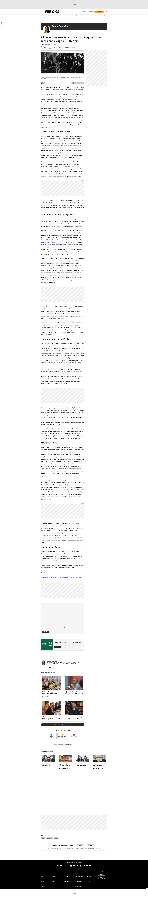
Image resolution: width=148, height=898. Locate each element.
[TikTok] (77, 865)
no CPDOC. (69, 113)
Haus (65, 873)
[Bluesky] (90, 865)
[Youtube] (74, 865)
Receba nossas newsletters (78, 887)
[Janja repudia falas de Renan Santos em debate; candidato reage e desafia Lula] (74, 683)
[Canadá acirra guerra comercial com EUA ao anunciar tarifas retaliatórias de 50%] (99, 758)
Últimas (49, 15)
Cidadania (93, 15)
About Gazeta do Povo (79, 876)
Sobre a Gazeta (78, 873)
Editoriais (65, 15)
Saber (59, 15)
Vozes (54, 15)
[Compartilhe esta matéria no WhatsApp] (1, 18)
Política (70, 15)
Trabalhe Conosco (78, 881)
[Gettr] (87, 865)
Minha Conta (89, 876)
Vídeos (104, 15)
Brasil (42, 876)
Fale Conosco (89, 881)
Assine (88, 873)
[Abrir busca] (61, 11)
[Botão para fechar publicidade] (147, 889)
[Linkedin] (71, 865)
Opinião (53, 876)
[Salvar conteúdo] (50, 47)
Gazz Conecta (66, 878)
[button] (62, 745)
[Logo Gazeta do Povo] (52, 11)
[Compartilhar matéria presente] (1, 23)
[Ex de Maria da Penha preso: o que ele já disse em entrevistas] (74, 708)
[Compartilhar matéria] (46, 47)
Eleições (76, 15)
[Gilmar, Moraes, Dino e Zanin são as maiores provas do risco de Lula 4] (82, 758)
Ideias (81, 15)
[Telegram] (84, 865)
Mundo (99, 15)
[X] (64, 865)
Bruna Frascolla (47, 44)
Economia (87, 15)
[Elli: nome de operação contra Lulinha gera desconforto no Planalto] (48, 758)
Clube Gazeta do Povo (68, 881)
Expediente (77, 878)
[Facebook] (61, 865)
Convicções (54, 878)
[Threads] (80, 865)
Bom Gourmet (66, 876)
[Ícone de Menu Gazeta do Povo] (42, 12)
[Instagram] (67, 865)
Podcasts (42, 886)
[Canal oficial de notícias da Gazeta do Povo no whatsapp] (58, 865)
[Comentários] (43, 47)
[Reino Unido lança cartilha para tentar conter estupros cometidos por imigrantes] (51, 708)
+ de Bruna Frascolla (52, 667)
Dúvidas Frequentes (90, 878)
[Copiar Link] (1, 20)
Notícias (43, 15)
